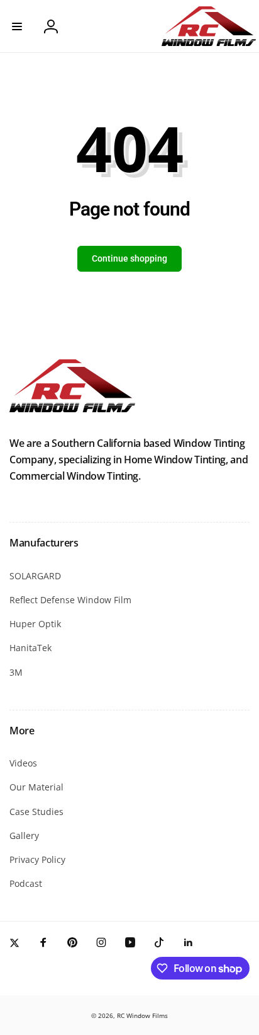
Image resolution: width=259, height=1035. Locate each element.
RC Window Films (142, 1015)
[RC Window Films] (72, 408)
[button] (17, 26)
